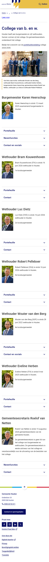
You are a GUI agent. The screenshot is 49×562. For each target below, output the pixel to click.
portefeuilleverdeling (32, 45)
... (9, 13)
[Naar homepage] (19, 4)
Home (4, 13)
